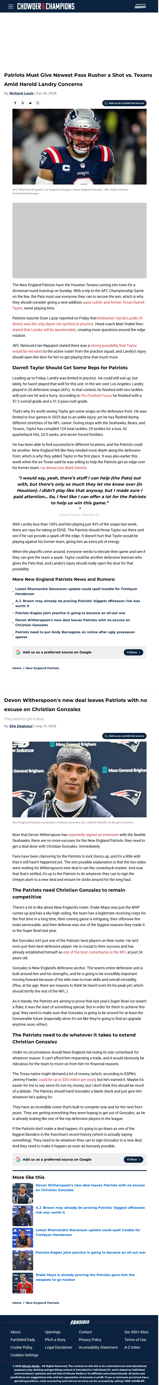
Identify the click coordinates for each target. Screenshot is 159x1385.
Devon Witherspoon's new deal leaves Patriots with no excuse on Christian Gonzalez (72, 622)
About (15, 1332)
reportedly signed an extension (93, 834)
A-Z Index (132, 1347)
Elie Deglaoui (21, 726)
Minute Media (31, 1366)
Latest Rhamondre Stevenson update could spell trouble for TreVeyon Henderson (76, 591)
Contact (85, 1332)
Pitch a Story (55, 1339)
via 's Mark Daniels (63, 468)
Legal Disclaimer (58, 1347)
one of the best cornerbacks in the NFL (94, 952)
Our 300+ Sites (136, 1332)
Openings (52, 1332)
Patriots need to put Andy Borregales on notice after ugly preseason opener (75, 634)
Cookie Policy (22, 1347)
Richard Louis (21, 93)
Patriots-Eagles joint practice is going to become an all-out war (70, 613)
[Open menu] (10, 6)
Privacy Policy (90, 1339)
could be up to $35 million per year (66, 1079)
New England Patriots (42, 668)
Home (17, 668)
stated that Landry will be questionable (44, 330)
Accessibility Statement (98, 1347)
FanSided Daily (23, 1339)
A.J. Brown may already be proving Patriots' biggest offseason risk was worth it (77, 603)
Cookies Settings (24, 1355)
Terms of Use (135, 1339)
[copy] (38, 103)
